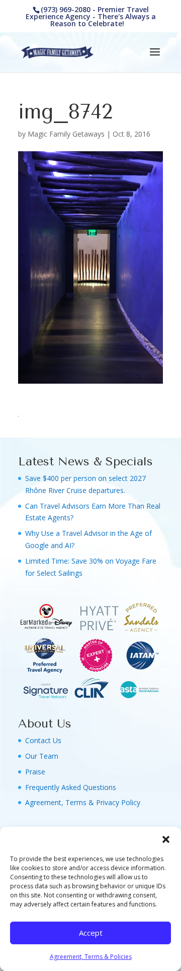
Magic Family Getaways (66, 134)
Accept (91, 933)
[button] (166, 839)
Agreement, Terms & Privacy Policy (82, 802)
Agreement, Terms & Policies (91, 956)
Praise (35, 771)
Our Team (41, 756)
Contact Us (43, 740)
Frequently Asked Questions (70, 787)
